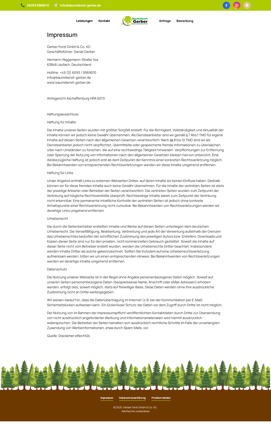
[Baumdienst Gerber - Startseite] (134, 21)
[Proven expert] (247, 5)
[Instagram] (236, 5)
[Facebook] (226, 5)
